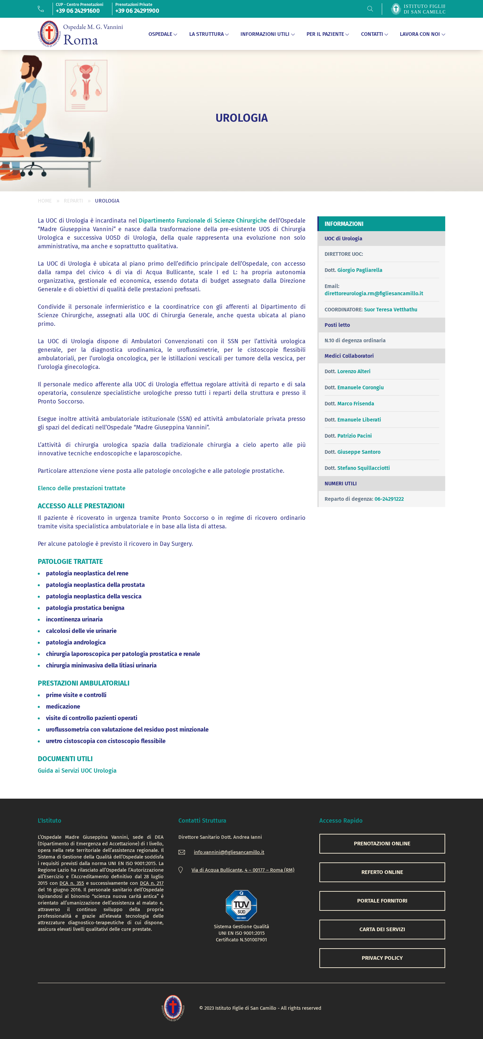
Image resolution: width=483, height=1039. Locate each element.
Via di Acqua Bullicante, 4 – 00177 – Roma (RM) (243, 870)
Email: (332, 286)
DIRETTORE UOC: (344, 254)
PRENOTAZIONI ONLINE (382, 843)
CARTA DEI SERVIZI (382, 929)
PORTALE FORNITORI (382, 900)
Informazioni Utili (265, 34)
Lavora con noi (420, 34)
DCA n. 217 (152, 883)
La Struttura (206, 34)
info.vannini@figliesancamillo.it (229, 852)
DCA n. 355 (71, 883)
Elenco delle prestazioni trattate (82, 488)
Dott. (330, 270)
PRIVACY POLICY (382, 957)
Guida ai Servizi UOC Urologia (77, 770)
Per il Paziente (325, 34)
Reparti (73, 201)
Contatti (372, 34)
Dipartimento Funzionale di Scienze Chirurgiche (203, 220)
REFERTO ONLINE (382, 872)
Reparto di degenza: (349, 499)
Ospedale (160, 34)
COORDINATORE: (344, 309)
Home (45, 201)
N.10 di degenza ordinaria (355, 340)
